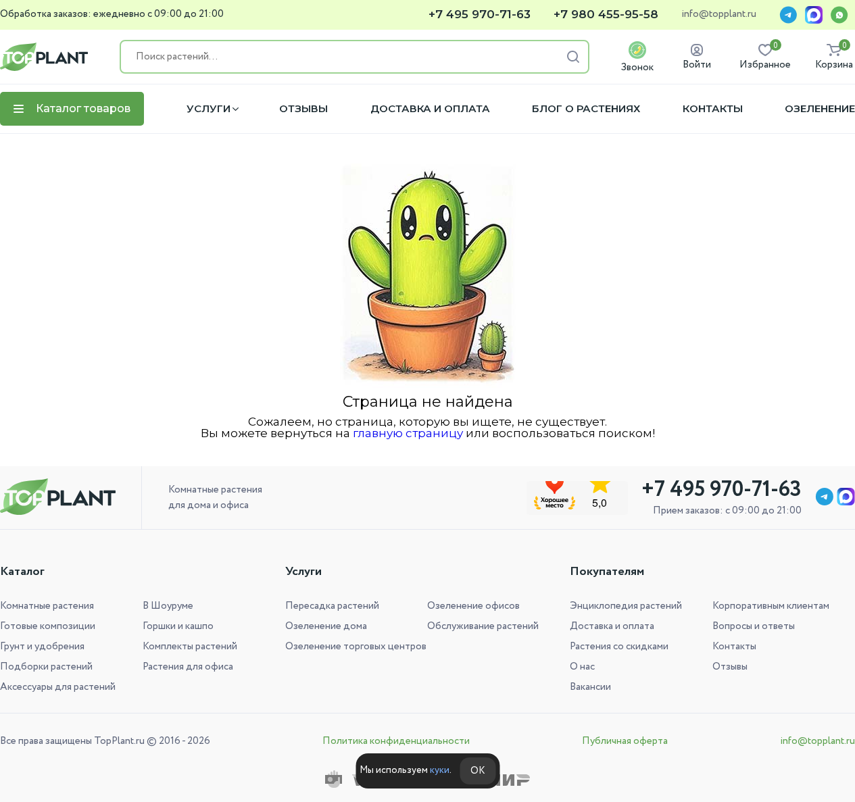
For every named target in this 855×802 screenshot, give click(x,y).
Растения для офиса (188, 666)
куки (439, 770)
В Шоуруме (168, 606)
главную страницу (408, 433)
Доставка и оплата (430, 109)
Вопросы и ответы (753, 626)
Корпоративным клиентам (770, 606)
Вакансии (590, 687)
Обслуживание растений (483, 626)
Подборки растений (46, 666)
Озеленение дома (326, 626)
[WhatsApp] (839, 15)
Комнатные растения (47, 606)
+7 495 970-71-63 (480, 14)
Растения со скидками (619, 646)
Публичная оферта (625, 741)
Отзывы (303, 109)
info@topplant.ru (718, 15)
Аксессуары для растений (58, 687)
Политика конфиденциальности (396, 741)
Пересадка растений (332, 606)
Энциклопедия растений (626, 606)
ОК (477, 771)
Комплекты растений (190, 646)
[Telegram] (788, 15)
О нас (582, 666)
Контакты (713, 109)
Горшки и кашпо (178, 626)
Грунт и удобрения (42, 646)
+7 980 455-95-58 (606, 14)
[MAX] (814, 15)
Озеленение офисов (473, 606)
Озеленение (820, 109)
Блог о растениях (586, 109)
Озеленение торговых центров (355, 646)
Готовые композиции (47, 626)
